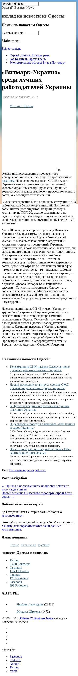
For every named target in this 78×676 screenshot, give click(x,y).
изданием (8, 180)
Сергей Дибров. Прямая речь (29, 55)
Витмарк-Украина (21, 470)
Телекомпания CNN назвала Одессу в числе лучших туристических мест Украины (40, 368)
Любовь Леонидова (29, 604)
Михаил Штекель (21, 106)
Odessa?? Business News (18, 7)
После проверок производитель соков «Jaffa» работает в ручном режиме (40, 450)
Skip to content (11, 48)
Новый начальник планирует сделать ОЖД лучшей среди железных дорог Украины (39, 386)
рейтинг (40, 470)
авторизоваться (12, 515)
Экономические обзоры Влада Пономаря (37, 62)
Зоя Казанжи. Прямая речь (28, 59)
